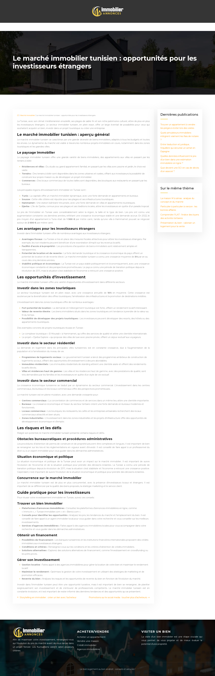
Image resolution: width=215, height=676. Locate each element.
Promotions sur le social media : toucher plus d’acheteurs (118, 597)
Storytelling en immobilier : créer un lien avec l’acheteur (48, 597)
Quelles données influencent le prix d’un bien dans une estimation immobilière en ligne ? (178, 159)
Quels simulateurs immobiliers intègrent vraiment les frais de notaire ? (179, 136)
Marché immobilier (27, 115)
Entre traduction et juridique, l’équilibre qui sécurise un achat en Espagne (177, 148)
